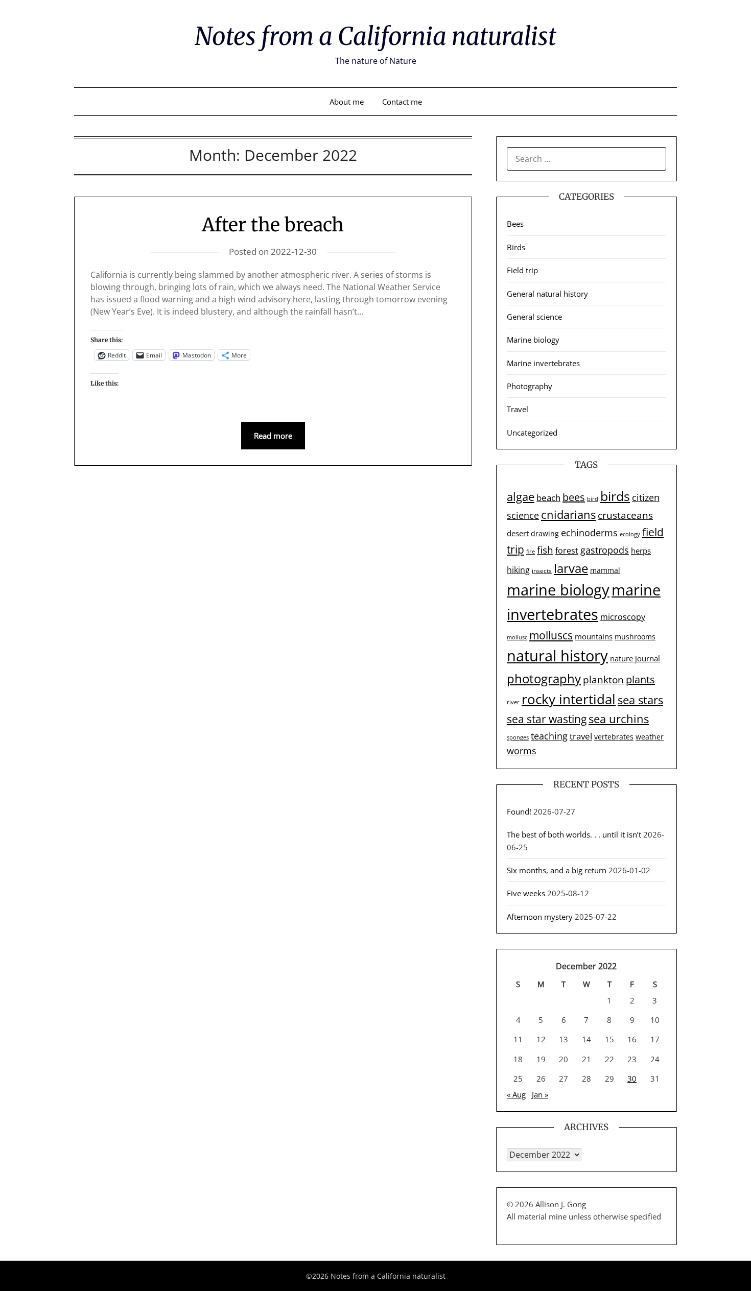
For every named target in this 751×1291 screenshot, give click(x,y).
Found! (519, 811)
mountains (594, 636)
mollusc (517, 637)
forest (566, 550)
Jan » (540, 1094)
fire (530, 551)
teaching (549, 735)
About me (347, 102)
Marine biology (533, 339)
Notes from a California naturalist (375, 36)
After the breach (273, 224)
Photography (529, 386)
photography (544, 678)
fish (545, 550)
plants (640, 679)
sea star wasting (546, 718)
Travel (517, 409)
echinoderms (589, 533)
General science (534, 317)
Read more (273, 436)
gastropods (604, 550)
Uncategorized (532, 432)
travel (581, 736)
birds (615, 496)
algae (520, 497)
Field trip (522, 270)
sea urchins (619, 719)
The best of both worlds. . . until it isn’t (574, 834)
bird (592, 499)
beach (548, 498)
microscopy (622, 617)
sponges (518, 737)
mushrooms (635, 636)
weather (650, 737)
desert (518, 533)
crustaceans (625, 515)
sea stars (640, 699)
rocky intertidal (569, 699)
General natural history (547, 294)
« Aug (516, 1094)
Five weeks (526, 893)
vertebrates (613, 737)
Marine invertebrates (543, 363)
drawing (545, 533)
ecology (630, 534)
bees (573, 497)
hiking (518, 570)
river (513, 702)
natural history (557, 656)
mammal (605, 570)
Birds (516, 247)
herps (641, 550)
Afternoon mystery (540, 917)
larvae (571, 568)
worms (521, 751)
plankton (603, 679)
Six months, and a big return (556, 870)
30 (632, 1078)
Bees (515, 224)
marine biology (558, 590)
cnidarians (568, 514)
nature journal (635, 658)
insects (542, 570)
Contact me (402, 102)
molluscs (551, 635)
